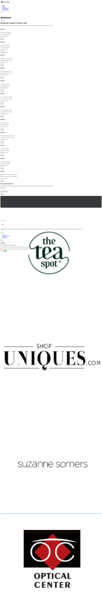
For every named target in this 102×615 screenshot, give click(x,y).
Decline (2, 250)
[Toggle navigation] (10, 3)
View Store (2, 20)
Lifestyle (4, 7)
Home (4, 5)
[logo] (5, 3)
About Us (4, 235)
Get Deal (2, 39)
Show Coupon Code (4, 52)
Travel (4, 6)
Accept (5, 250)
